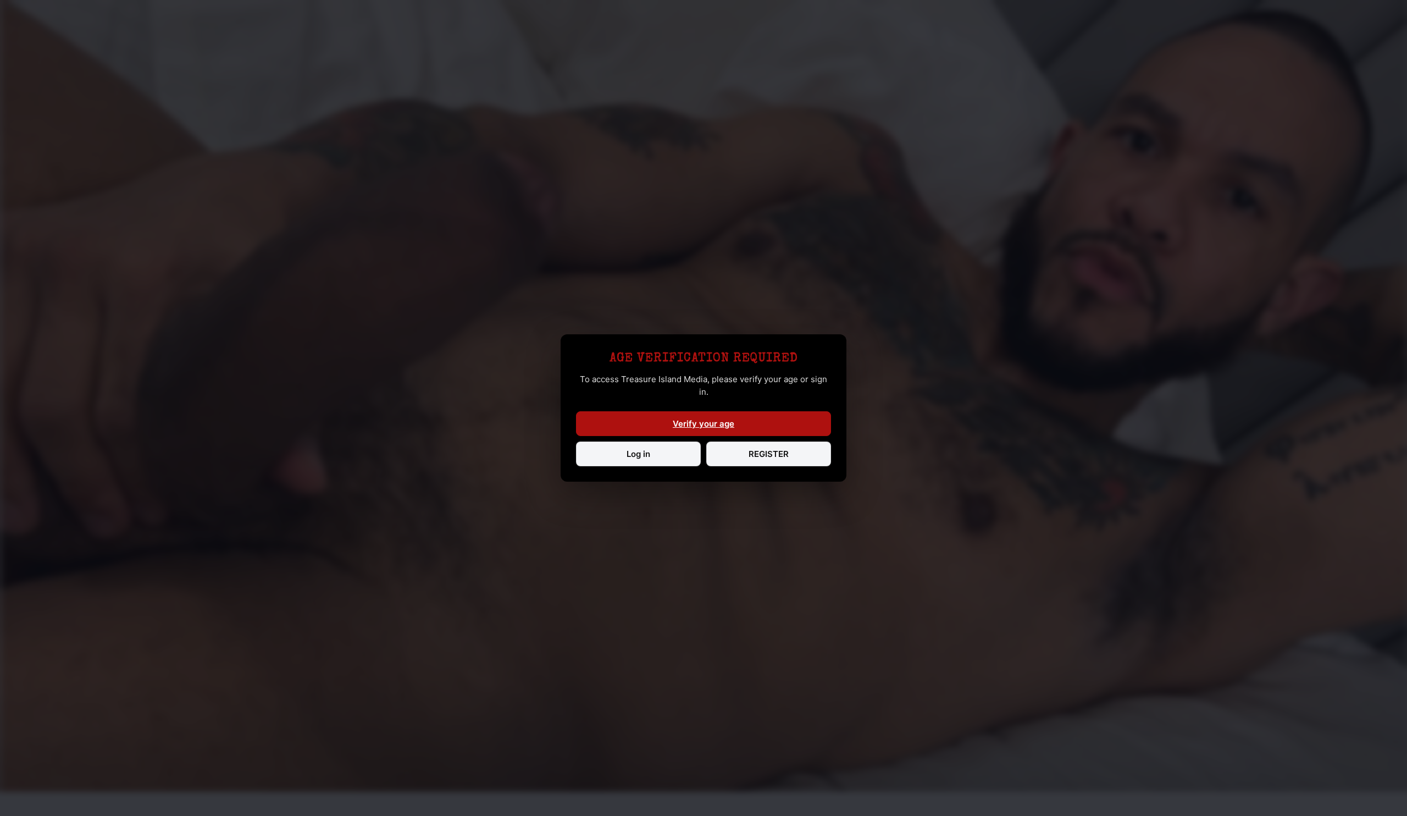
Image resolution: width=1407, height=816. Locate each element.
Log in (638, 454)
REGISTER (769, 454)
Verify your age (703, 423)
